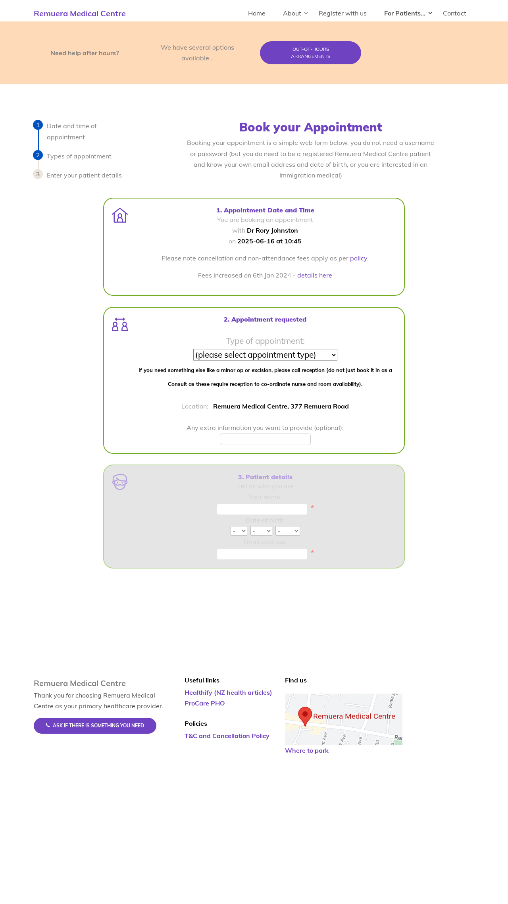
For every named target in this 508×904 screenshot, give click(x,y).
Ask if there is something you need (98, 726)
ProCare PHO (205, 703)
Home (257, 13)
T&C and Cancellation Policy (227, 736)
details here (314, 275)
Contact (454, 13)
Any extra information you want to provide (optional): (265, 428)
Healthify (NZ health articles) (228, 692)
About (292, 13)
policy (358, 258)
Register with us (343, 13)
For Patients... (404, 13)
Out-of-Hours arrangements (310, 52)
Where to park (307, 750)
